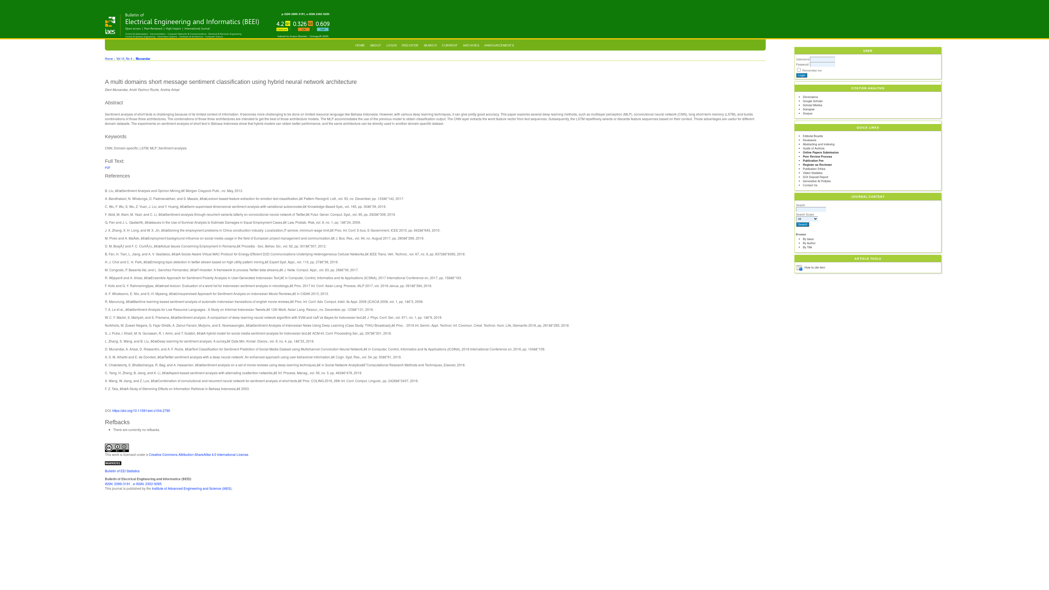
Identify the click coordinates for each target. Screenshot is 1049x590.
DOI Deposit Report (815, 177)
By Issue (808, 239)
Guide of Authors (813, 148)
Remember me (812, 70)
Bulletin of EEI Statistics (122, 470)
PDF (107, 168)
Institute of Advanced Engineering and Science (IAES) (192, 488)
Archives (471, 45)
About (375, 45)
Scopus (807, 113)
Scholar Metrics (812, 105)
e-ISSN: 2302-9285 (147, 483)
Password (802, 64)
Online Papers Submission (821, 152)
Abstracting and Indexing (819, 144)
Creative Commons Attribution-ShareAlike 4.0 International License (198, 454)
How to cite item (815, 267)
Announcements (499, 45)
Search (800, 205)
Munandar (143, 58)
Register (410, 45)
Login (392, 45)
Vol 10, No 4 (124, 58)
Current (450, 45)
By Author (809, 243)
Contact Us (810, 185)
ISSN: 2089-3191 (118, 483)
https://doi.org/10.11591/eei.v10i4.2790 (141, 410)
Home (360, 45)
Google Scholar (813, 101)
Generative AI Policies (817, 181)
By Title (807, 247)
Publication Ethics (814, 169)
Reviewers (809, 140)
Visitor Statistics (813, 173)
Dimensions (810, 97)
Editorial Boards (813, 136)
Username (802, 59)
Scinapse (809, 109)
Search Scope (805, 214)
